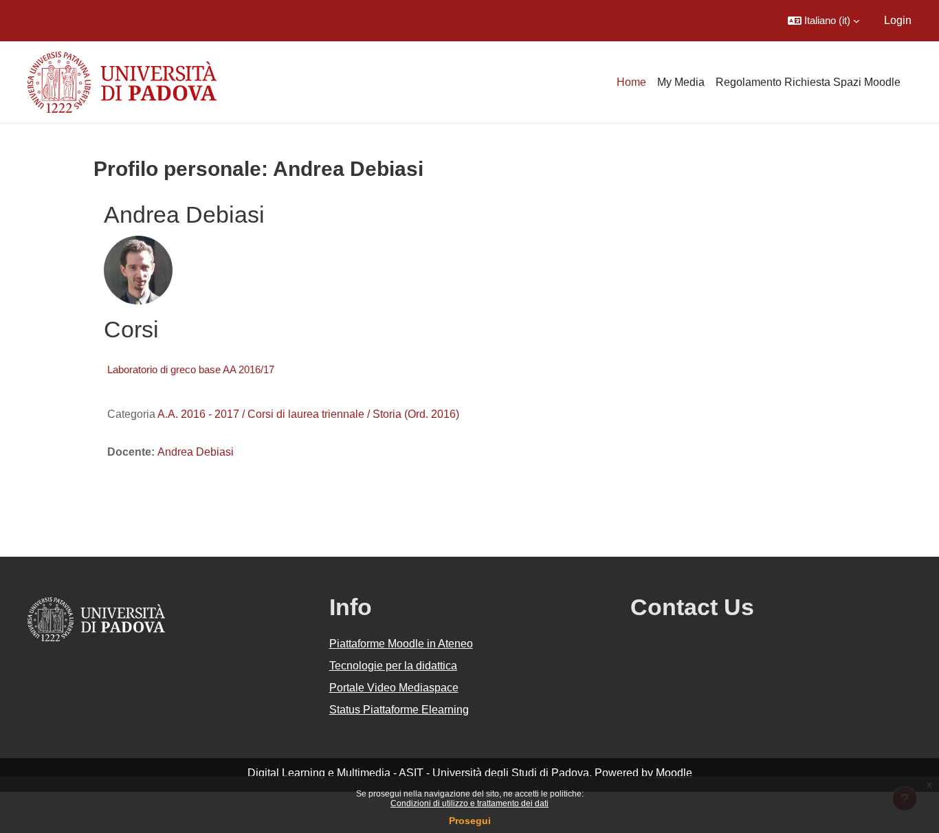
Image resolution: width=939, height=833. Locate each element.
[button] (824, 20)
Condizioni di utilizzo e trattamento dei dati (469, 803)
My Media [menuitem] (681, 82)
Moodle (674, 773)
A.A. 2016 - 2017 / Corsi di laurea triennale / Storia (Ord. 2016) (308, 414)
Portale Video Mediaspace (394, 687)
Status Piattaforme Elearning (399, 709)
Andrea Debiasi (195, 452)
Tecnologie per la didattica (393, 665)
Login (898, 20)
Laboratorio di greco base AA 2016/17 (190, 369)
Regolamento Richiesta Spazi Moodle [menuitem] (808, 82)
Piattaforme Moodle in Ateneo (401, 643)
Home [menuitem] (631, 82)
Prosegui (470, 820)
